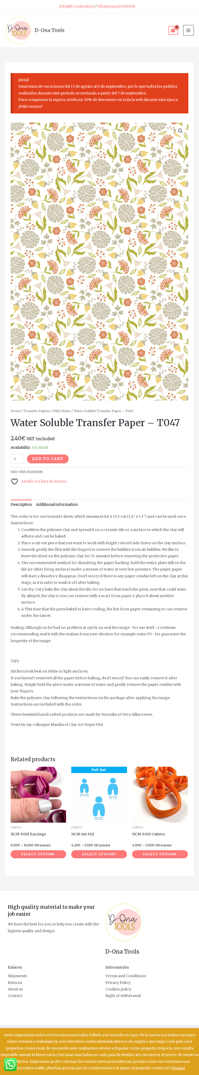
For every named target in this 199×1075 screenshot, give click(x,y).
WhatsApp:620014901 (116, 6)
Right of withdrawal (123, 996)
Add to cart (47, 459)
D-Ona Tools (50, 30)
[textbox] (100, 693)
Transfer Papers (37, 411)
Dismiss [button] (178, 1068)
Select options (38, 854)
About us (15, 989)
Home (16, 411)
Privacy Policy (118, 983)
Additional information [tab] (57, 504)
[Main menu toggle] (188, 30)
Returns (15, 983)
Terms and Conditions (125, 976)
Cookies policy (118, 989)
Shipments (17, 976)
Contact (15, 996)
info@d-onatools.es (77, 6)
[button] (180, 131)
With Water (62, 411)
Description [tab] (21, 504)
